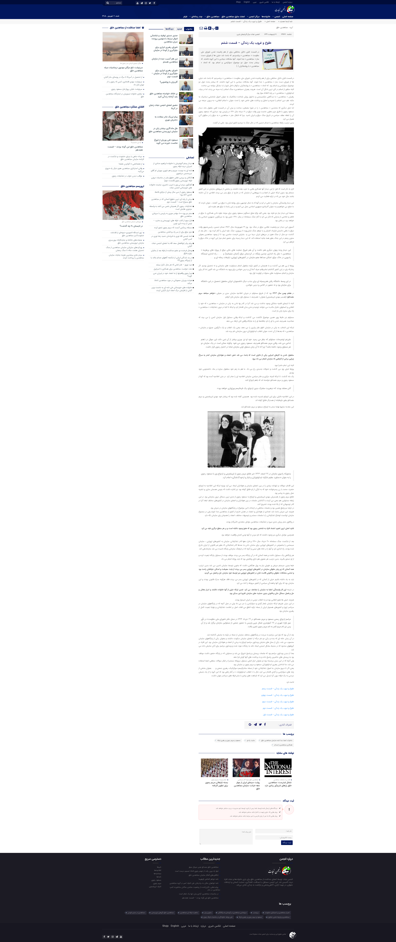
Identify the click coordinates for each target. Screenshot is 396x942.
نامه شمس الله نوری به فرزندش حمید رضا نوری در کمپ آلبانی (171, 238)
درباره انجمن (287, 2)
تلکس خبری (264, 2)
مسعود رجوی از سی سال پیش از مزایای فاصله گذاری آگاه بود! (173, 194)
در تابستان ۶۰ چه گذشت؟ (131, 226)
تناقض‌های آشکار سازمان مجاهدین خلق (204, 875)
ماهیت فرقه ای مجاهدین (189, 912)
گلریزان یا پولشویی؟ (169, 82)
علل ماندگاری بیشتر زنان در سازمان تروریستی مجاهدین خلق (163, 130)
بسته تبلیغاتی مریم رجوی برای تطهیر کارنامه (216, 784)
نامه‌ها (159, 876)
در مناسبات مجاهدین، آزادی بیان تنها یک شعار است (199, 893)
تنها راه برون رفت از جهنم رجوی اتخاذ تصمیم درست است (197, 871)
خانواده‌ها (266, 16)
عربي (254, 2)
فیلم (185, 16)
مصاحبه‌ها (157, 873)
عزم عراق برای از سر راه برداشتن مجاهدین (175, 232)
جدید (179, 29)
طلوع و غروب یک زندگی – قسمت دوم (278, 708)
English (247, 2)
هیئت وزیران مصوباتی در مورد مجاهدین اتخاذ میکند (173, 282)
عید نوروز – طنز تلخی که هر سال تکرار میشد (174, 264)
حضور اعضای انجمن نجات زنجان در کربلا (163, 106)
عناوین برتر (208, 912)
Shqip (238, 2)
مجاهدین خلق (213, 16)
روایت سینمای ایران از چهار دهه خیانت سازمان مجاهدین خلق (247, 785)
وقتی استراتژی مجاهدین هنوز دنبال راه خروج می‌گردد (124, 170)
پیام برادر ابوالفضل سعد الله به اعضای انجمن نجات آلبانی (172, 245)
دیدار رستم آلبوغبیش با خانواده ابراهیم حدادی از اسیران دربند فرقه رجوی (172, 165)
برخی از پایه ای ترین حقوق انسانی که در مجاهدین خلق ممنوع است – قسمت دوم (171, 201)
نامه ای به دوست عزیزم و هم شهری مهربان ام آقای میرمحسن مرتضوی (171, 172)
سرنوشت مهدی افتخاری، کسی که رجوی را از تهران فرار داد (125, 83)
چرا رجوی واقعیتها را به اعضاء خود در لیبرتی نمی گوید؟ (172, 275)
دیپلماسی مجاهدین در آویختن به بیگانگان (232, 912)
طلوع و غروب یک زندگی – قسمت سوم (278, 701)
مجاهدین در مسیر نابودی (136, 912)
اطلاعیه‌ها (157, 870)
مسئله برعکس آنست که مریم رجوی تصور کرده (173, 227)
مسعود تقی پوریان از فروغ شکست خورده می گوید (166, 141)
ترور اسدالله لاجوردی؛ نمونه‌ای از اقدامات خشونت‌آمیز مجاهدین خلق (127, 234)
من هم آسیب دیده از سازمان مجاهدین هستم (165, 60)
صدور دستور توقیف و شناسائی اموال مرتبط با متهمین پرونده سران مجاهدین (164, 38)
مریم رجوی (157, 883)
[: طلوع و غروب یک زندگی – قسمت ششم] (201, 28)
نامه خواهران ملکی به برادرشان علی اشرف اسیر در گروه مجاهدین (194, 883)
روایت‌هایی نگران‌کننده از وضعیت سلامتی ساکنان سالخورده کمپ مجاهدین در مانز (195, 888)
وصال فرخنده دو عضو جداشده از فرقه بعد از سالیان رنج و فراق (171, 252)
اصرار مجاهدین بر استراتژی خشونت (277, 912)
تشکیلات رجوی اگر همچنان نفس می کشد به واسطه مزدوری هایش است (170, 208)
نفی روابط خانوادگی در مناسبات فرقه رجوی (217, 917)
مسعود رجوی (156, 880)
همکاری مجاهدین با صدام (283, 745)
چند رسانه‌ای (196, 16)
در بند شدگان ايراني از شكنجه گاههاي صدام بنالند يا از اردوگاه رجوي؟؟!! (171, 259)
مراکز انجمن (254, 16)
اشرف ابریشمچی (155, 886)
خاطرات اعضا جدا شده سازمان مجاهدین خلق (276, 740)
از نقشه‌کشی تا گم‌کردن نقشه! (131, 164)
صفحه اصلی (287, 16)
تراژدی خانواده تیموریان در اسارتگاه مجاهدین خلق (125, 95)
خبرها (159, 867)
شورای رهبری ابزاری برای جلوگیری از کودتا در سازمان (166, 48)
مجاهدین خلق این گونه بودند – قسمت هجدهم (125, 148)
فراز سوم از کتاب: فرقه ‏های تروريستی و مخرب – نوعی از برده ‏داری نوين (172, 222)
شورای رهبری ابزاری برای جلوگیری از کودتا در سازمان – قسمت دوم (165, 73)
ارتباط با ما (276, 2)
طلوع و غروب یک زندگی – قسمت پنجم (278, 688)
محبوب (189, 29)
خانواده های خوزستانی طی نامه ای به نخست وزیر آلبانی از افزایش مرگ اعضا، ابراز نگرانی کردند (172, 289)
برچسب (255, 912)
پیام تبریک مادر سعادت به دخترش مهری (166, 118)
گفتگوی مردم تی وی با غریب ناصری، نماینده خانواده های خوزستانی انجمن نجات (170, 186)
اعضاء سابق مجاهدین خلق (233, 16)
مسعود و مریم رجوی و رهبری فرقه (228, 740)
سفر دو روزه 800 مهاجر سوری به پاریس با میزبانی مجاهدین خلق (172, 215)
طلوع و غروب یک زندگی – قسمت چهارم (277, 695)
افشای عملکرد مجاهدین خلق (129, 107)
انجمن (277, 16)
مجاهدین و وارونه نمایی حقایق (278, 917)
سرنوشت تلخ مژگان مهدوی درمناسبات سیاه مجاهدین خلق (123, 69)
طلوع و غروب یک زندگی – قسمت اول (278, 714)
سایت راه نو (251, 740)
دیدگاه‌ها (169, 29)
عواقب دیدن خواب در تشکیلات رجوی (127, 176)
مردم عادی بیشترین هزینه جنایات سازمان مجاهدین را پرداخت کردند (126, 257)
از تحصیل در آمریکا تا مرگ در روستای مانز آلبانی (123, 77)
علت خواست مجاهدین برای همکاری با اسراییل (173, 269)
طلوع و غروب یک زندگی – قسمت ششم (246, 43)
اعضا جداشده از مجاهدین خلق (125, 28)
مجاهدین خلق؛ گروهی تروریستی (162, 912)
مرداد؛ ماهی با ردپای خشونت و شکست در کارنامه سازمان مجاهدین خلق (126, 158)
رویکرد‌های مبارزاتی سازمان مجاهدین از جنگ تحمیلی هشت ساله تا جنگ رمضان (125, 249)
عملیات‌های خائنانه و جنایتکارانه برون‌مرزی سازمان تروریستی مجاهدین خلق (126, 242)
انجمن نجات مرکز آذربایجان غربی (248, 34)
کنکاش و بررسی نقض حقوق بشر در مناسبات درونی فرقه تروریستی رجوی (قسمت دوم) (171, 179)
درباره (203, 926)
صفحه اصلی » (270, 21)
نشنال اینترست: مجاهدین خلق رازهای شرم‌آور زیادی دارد (278, 784)
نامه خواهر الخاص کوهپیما (209, 879)
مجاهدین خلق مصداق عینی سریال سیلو (204, 867)
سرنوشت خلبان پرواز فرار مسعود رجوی (127, 89)
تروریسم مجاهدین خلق (132, 186)
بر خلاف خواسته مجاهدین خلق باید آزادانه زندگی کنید (164, 95)
